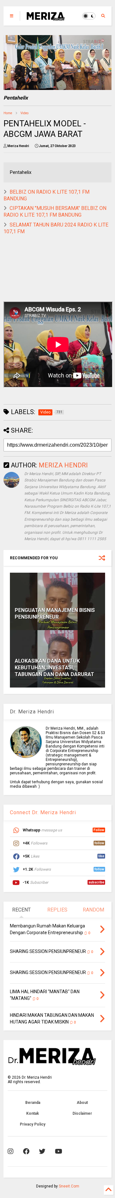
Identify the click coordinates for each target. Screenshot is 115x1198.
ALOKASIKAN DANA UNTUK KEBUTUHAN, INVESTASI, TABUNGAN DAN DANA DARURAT (54, 667)
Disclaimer (82, 1113)
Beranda (32, 1102)
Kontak (32, 1113)
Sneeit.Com (69, 1186)
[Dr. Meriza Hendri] (46, 18)
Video (24, 113)
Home (8, 113)
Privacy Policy (32, 1124)
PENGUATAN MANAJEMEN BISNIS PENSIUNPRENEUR (55, 613)
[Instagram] (10, 1151)
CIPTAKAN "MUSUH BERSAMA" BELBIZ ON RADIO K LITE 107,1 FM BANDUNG (55, 211)
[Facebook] (26, 1151)
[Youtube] (58, 1151)
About (82, 1102)
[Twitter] (42, 1151)
